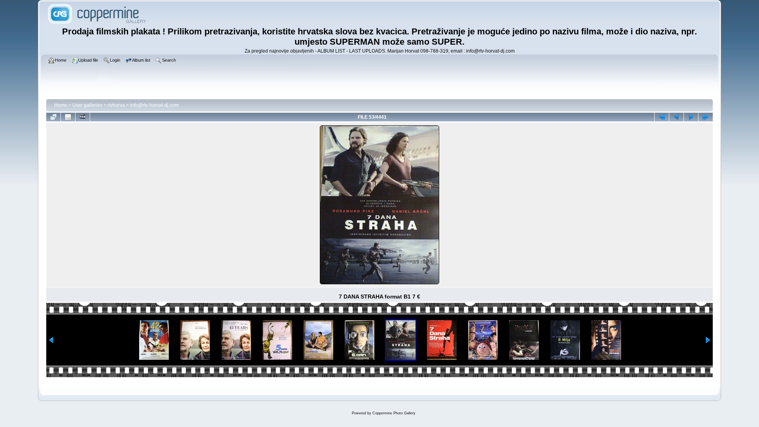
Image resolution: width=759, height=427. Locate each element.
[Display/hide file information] (68, 117)
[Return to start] (662, 117)
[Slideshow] (83, 117)
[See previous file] (676, 117)
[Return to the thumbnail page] (53, 117)
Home (60, 105)
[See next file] (691, 117)
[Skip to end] (706, 117)
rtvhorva (116, 105)
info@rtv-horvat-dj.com (154, 105)
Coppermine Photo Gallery (393, 413)
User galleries (87, 105)
